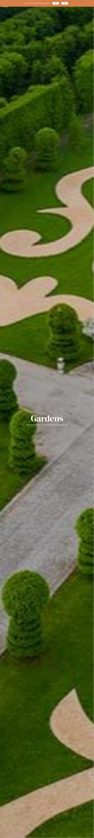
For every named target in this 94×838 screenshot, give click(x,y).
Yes (56, 3)
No (64, 3)
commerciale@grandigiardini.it (10, 31)
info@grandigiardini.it (7, 23)
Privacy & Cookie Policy (80, 14)
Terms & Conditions (79, 26)
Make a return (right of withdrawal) (83, 32)
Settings (75, 20)
